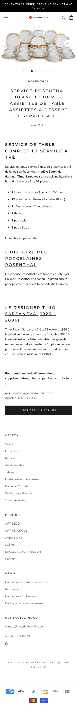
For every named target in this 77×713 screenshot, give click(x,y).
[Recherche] (64, 17)
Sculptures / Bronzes (19, 493)
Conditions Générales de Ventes (26, 582)
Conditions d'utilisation (20, 596)
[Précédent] (23, 71)
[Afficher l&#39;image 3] (41, 71)
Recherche (12, 589)
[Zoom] (68, 33)
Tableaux (11, 472)
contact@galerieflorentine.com (33, 393)
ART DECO (12, 524)
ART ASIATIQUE (16, 531)
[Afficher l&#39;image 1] (32, 71)
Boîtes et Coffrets (17, 486)
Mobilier (10, 458)
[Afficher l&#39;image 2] (36, 71)
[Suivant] (53, 71)
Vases (9, 444)
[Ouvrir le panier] (71, 17)
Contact (10, 559)
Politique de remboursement (24, 603)
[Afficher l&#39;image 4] (45, 71)
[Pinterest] (6, 643)
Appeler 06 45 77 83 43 (21, 398)
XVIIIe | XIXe (13, 538)
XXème (10, 545)
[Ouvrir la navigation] (6, 17)
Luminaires (12, 451)
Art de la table (14, 465)
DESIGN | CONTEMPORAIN (23, 552)
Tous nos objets (15, 500)
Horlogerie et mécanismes (22, 479)
